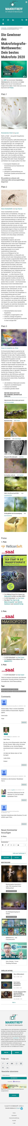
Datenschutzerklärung (14, 1118)
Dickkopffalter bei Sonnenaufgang (13, 513)
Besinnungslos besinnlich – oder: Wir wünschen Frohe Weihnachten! (14, 886)
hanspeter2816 (8, 495)
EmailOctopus (17, 1081)
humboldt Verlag (18, 604)
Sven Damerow (8, 515)
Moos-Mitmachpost (19, 974)
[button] (14, 113)
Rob (22, 457)
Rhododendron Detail (7, 133)
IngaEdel (21, 475)
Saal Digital (21, 598)
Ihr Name (3, 836)
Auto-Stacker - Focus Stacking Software (12, 962)
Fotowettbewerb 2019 (7, 691)
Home (14, 1112)
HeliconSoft (7, 596)
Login (14, 1123)
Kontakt (17, 1052)
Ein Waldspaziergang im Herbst (13, 912)
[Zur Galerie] (14, 3)
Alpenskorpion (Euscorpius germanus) (14, 400)
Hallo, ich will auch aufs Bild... (11, 493)
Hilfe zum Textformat (18, 853)
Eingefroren (7, 438)
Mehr (13, 1002)
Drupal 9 (18, 1108)
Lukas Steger (18, 438)
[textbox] (14, 849)
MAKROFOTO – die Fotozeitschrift (11, 938)
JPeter (16, 348)
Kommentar (4, 842)
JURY (4, 80)
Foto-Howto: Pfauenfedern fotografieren (17, 984)
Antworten (24, 722)
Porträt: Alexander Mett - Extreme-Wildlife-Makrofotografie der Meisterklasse (20, 994)
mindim (18, 420)
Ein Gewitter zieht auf (9, 475)
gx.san (17, 133)
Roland (9, 736)
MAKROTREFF (14, 9)
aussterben (16, 1038)
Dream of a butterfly (6, 348)
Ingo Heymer (18, 209)
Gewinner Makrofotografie (19, 691)
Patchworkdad (10, 402)
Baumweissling (8, 420)
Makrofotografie (11, 891)
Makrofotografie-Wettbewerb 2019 (10, 689)
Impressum (14, 1115)
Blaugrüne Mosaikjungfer (10, 457)
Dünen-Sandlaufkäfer (7, 209)
